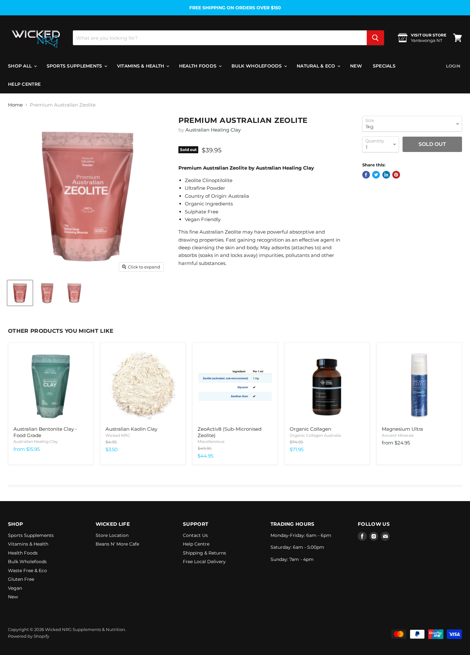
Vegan (15, 588)
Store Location (112, 535)
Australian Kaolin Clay (131, 429)
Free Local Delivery (204, 561)
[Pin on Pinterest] (396, 175)
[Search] (375, 37)
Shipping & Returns (204, 553)
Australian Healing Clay (213, 130)
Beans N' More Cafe (117, 544)
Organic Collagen (310, 429)
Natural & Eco (317, 66)
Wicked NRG (118, 435)
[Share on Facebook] (366, 175)
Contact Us (195, 535)
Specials (384, 66)
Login (453, 65)
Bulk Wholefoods (257, 66)
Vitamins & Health (141, 66)
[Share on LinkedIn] (386, 175)
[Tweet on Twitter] (376, 175)
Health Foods (198, 66)
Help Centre (24, 84)
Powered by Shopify (28, 636)
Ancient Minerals (398, 435)
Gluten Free (21, 579)
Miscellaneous (211, 441)
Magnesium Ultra (402, 429)
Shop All (20, 66)
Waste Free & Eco (27, 570)
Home (15, 105)
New (356, 66)
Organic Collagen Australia (315, 435)
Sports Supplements (75, 66)
